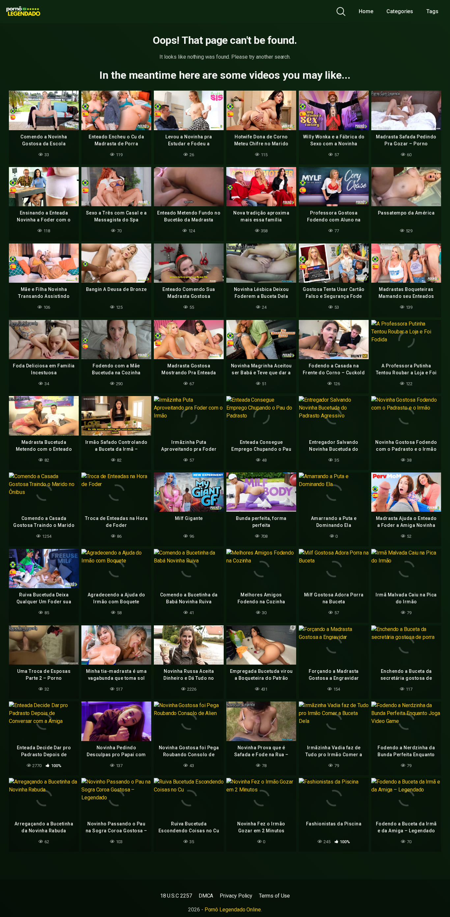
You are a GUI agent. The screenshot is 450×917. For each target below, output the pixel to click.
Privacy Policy (236, 896)
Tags (432, 11)
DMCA (206, 896)
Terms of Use (274, 896)
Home (366, 11)
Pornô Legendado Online (233, 909)
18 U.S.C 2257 (176, 896)
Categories (399, 11)
